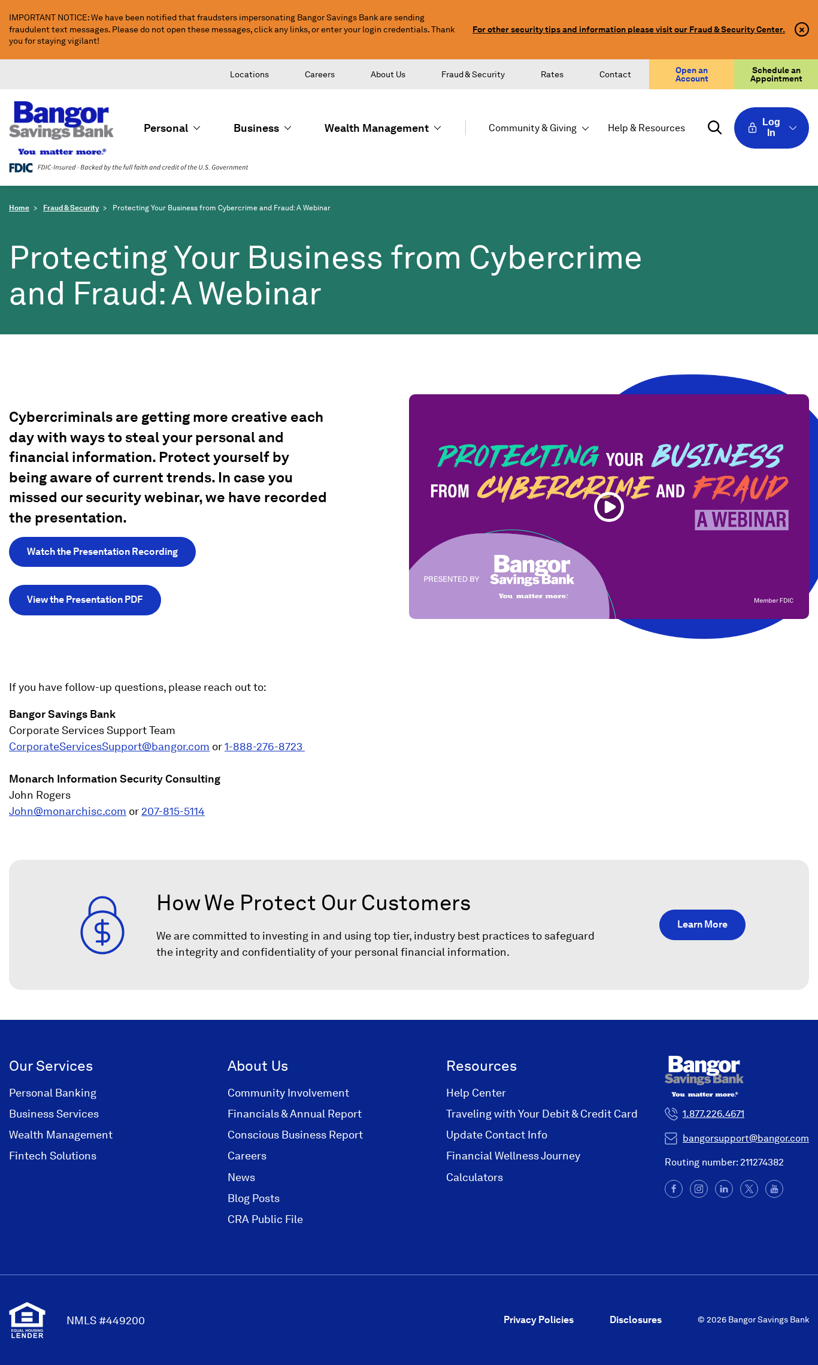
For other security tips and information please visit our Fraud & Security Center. (628, 29)
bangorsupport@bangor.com (746, 1138)
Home (19, 208)
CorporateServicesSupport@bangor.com (109, 746)
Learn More (702, 924)
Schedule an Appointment (776, 74)
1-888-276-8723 (265, 746)
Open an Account (691, 74)
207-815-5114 (173, 811)
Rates (552, 74)
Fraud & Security (473, 74)
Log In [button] (771, 127)
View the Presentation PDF (85, 599)
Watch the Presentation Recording (102, 551)
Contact (615, 74)
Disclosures (636, 1319)
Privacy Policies (539, 1319)
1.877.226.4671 (713, 1113)
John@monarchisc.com (67, 811)
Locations (249, 74)
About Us (388, 74)
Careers (320, 74)
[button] (171, 127)
